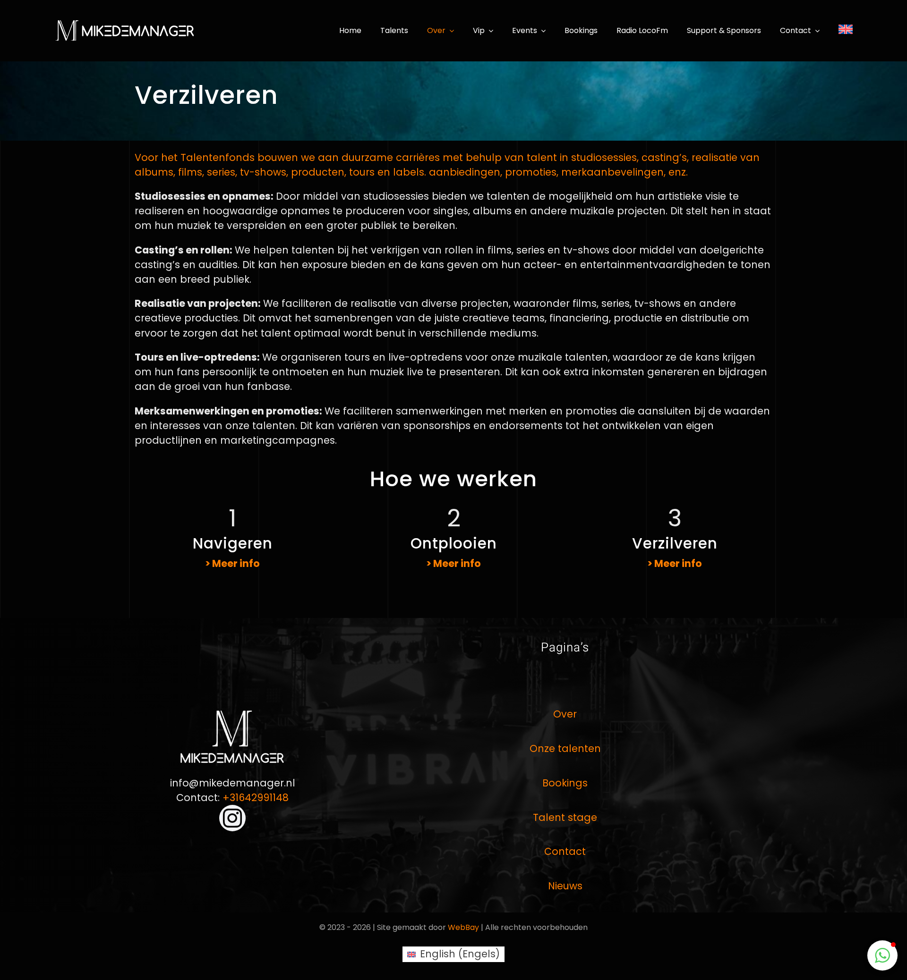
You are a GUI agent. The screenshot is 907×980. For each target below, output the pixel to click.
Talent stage (565, 817)
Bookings (565, 783)
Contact (565, 851)
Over (565, 714)
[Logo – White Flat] (125, 24)
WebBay (463, 927)
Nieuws (565, 886)
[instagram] (232, 818)
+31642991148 (255, 797)
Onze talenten (565, 748)
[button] (882, 955)
